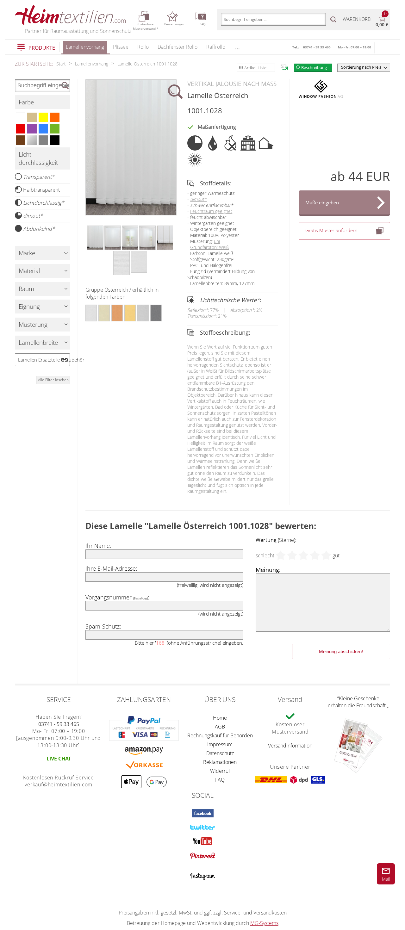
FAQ (220, 779)
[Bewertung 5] (326, 555)
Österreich (116, 289)
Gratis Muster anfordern (331, 230)
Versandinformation (290, 745)
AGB (220, 726)
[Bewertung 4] (315, 555)
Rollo (143, 46)
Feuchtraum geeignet (211, 211)
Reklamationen (220, 762)
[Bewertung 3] (303, 555)
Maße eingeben (322, 202)
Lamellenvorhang (85, 46)
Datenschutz (220, 753)
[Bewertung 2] (292, 555)
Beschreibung (314, 67)
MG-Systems (264, 923)
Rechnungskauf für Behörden (220, 735)
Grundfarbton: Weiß (209, 247)
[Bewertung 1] (281, 555)
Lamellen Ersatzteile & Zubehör (44, 359)
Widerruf (220, 770)
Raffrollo (215, 46)
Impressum (220, 744)
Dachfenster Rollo (177, 46)
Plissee (120, 46)
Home (220, 717)
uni (217, 241)
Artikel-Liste (255, 68)
